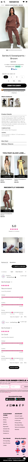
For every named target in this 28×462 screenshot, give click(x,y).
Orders (5, 422)
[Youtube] (13, 405)
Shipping (5, 417)
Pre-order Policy (19, 425)
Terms (10, 392)
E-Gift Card (17, 420)
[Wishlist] (23, 2)
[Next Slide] (23, 245)
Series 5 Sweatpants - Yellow (20, 180)
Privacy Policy (18, 422)
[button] (6, 77)
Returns (5, 424)
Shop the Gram (6, 443)
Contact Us (6, 433)
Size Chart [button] (4, 141)
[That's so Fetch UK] (18, 450)
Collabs (5, 445)
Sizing (4, 419)
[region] (14, 245)
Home (2, 5)
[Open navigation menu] (1, 2)
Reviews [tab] (4, 263)
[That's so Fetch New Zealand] (23, 450)
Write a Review (20, 267)
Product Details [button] (6, 114)
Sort (12, 271)
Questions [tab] (13, 263)
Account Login (18, 416)
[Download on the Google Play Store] (20, 400)
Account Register (19, 418)
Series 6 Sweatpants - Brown (14, 5)
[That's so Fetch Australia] (18, 443)
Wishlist (17, 429)
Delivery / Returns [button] (7, 144)
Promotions (6, 431)
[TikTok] (7, 405)
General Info (6, 428)
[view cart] (26, 2)
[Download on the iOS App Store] (10, 400)
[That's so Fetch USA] (23, 443)
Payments (5, 426)
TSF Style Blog (6, 440)
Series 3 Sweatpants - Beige (7, 180)
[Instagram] (10, 405)
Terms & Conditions (20, 427)
